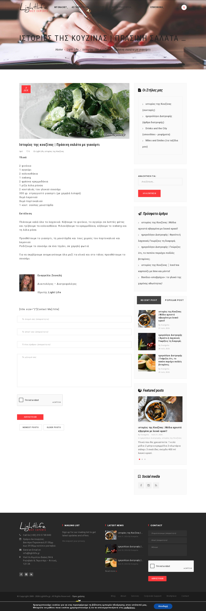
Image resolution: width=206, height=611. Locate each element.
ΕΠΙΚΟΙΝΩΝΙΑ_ (157, 7)
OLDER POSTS (54, 427)
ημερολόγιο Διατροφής (150, 438)
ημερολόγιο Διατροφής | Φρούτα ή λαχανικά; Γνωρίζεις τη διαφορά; (159, 237)
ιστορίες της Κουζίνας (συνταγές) (156, 107)
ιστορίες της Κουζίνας (54, 151)
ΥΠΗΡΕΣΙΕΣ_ (100, 7)
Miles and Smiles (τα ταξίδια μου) (160, 143)
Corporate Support (153, 596)
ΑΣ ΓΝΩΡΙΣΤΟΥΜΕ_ (81, 7)
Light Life (72, 49)
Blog (113, 596)
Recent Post (149, 300)
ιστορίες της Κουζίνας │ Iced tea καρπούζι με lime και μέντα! (158, 268)
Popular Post (174, 300)
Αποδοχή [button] (163, 606)
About (123, 596)
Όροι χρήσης (78, 596)
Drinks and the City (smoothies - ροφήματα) (156, 131)
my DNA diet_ (61, 7)
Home (59, 49)
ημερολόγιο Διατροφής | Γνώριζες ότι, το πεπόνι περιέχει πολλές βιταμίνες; (159, 253)
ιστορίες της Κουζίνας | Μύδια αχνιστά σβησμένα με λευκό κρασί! (158, 225)
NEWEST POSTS (31, 427)
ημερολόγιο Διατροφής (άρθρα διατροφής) (157, 119)
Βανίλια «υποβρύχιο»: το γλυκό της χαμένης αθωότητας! (159, 280)
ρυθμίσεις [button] (129, 607)
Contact (185, 596)
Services (135, 596)
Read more (110, 571)
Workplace (171, 596)
